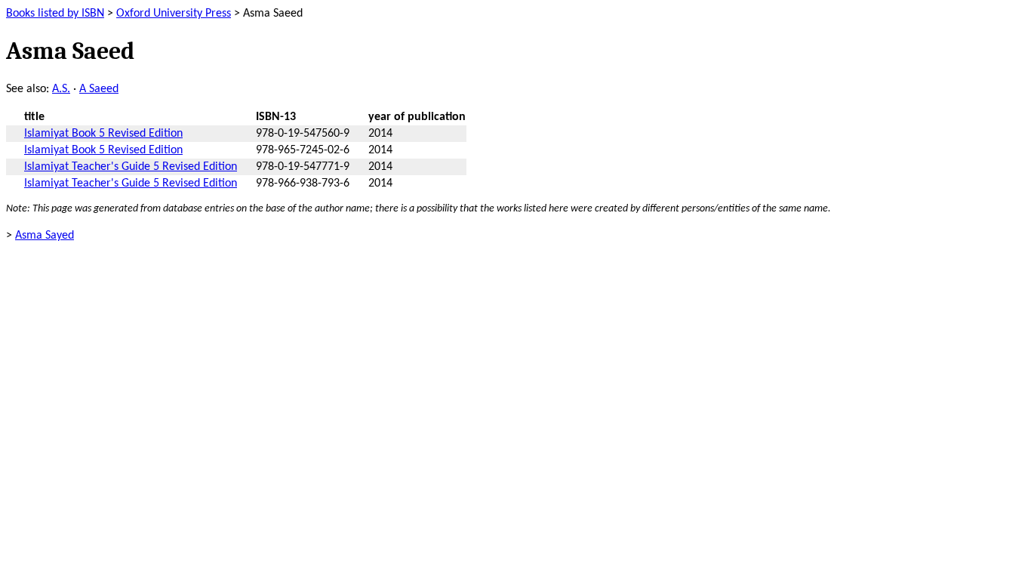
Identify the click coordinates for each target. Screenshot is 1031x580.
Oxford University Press (173, 14)
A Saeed (98, 89)
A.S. (61, 89)
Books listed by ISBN (55, 14)
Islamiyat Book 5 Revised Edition (103, 134)
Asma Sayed (44, 236)
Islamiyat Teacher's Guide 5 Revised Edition (130, 167)
